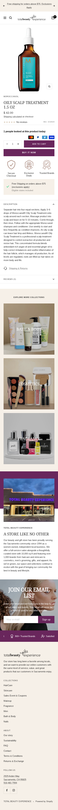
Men (6, 711)
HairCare (8, 685)
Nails (6, 721)
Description (10, 204)
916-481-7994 (10, 783)
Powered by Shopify (44, 801)
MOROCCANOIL (11, 96)
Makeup (7, 701)
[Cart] (52, 17)
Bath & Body (10, 716)
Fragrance (9, 706)
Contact (7, 751)
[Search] (10, 17)
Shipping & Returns (18, 268)
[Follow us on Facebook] (7, 790)
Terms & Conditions (13, 756)
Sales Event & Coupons (15, 695)
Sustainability (10, 740)
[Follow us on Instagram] (13, 790)
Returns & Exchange (14, 761)
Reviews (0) (10, 279)
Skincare (8, 690)
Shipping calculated (13, 116)
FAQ (6, 745)
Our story (8, 735)
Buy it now (29, 152)
